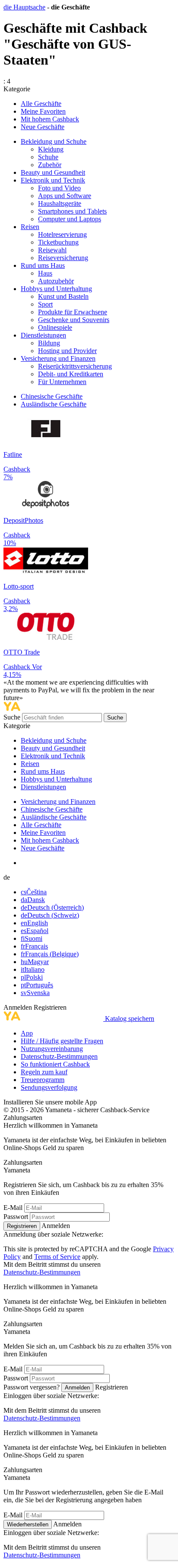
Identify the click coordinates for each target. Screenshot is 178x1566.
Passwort (15, 1216)
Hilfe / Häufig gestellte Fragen (62, 1041)
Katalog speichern (129, 1018)
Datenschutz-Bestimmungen (59, 1056)
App (27, 1033)
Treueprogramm (42, 1079)
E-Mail (12, 1207)
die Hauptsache (24, 7)
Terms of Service (57, 1256)
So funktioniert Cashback (55, 1064)
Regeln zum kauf (44, 1072)
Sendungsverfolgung (49, 1087)
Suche (12, 717)
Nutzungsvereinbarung (52, 1048)
